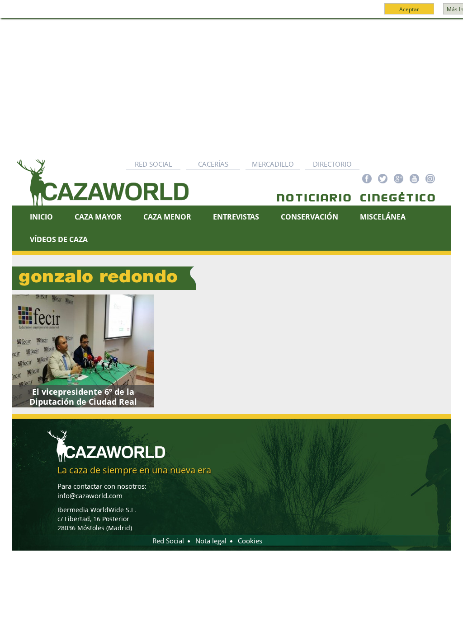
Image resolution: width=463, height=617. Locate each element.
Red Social (153, 163)
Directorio (332, 163)
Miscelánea (383, 217)
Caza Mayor (98, 217)
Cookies (250, 540)
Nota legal (211, 540)
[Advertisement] (231, 86)
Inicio (41, 217)
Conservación (309, 217)
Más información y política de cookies (248, 13)
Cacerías (213, 163)
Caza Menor (167, 217)
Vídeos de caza (59, 239)
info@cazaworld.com (90, 495)
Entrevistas (236, 217)
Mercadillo (273, 163)
